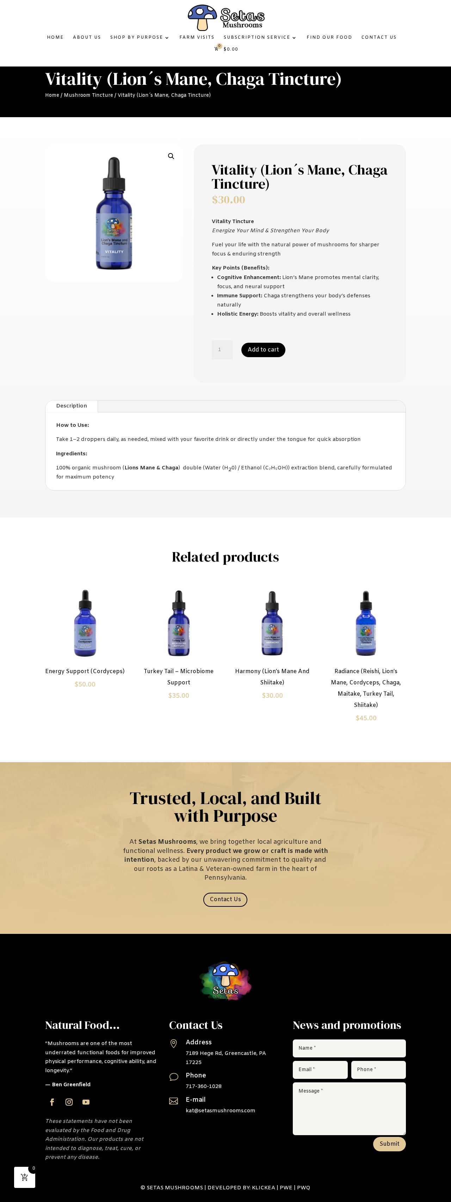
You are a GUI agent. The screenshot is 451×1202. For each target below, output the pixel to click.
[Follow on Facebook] (52, 1102)
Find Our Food (329, 37)
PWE (286, 1187)
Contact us (379, 37)
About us (87, 37)
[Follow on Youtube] (86, 1102)
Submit (389, 1144)
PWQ (303, 1187)
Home (55, 37)
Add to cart (263, 350)
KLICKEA (263, 1187)
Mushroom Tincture (88, 95)
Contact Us (225, 899)
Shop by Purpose (136, 37)
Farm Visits (197, 37)
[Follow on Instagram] (69, 1102)
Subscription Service (257, 37)
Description (71, 406)
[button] (171, 156)
